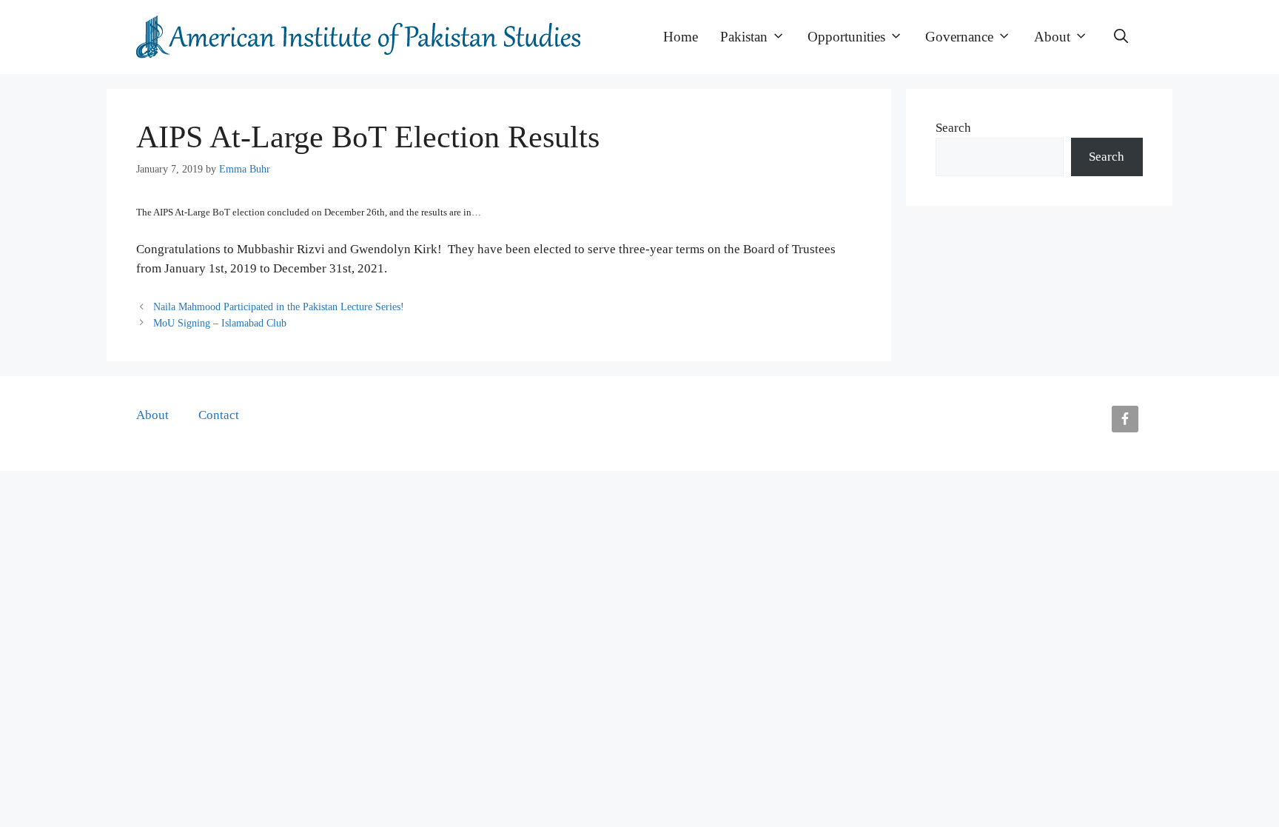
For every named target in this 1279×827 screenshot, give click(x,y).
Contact (218, 415)
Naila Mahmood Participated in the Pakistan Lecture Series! (278, 306)
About (1052, 36)
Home (680, 36)
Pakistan (744, 36)
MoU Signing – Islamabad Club (219, 323)
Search (953, 128)
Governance (959, 36)
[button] (1121, 37)
